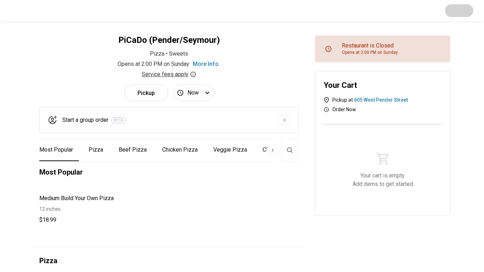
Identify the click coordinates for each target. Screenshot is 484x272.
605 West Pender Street (381, 100)
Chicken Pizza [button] (180, 149)
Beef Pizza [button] (133, 149)
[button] (100, 209)
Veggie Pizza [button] (230, 149)
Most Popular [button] (56, 149)
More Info (206, 64)
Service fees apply (165, 74)
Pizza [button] (96, 149)
